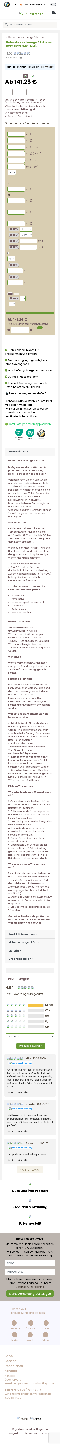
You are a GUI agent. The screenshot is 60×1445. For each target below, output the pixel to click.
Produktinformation (21, 934)
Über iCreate (13, 1380)
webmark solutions (40, 1433)
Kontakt (10, 1376)
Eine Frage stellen (20, 959)
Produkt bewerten (30, 1046)
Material (14, 950)
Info (15, 229)
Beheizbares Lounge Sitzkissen (27, 37)
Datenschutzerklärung (30, 1287)
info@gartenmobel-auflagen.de (34, 1383)
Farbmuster (46, 66)
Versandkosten (38, 323)
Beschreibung (17, 451)
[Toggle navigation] (5, 13)
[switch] (53, 4)
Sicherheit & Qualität (22, 942)
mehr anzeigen (30, 1170)
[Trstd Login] (55, 4)
